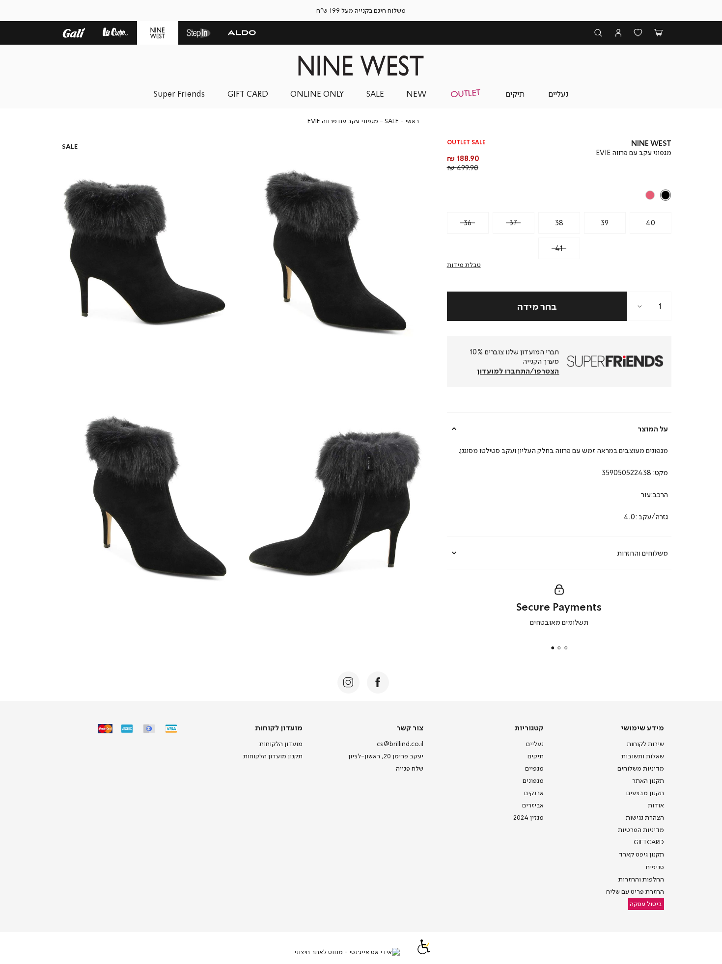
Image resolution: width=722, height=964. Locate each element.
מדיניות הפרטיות (641, 829)
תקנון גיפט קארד (641, 854)
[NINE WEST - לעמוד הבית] (361, 65)
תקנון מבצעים (645, 793)
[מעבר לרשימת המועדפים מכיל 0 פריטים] (638, 33)
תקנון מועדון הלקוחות (273, 756)
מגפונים (533, 780)
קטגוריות (529, 727)
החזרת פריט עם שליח (635, 891)
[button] (658, 33)
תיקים (536, 756)
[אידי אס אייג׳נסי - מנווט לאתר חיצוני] (347, 952)
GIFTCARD (649, 842)
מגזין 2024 (528, 817)
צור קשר (409, 727)
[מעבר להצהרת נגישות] (424, 952)
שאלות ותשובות (642, 756)
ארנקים (534, 793)
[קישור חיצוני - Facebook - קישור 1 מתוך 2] (378, 682)
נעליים (535, 744)
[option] (666, 195)
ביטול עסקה (646, 904)
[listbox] (560, 195)
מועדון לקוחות (279, 727)
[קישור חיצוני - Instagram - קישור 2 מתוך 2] (348, 682)
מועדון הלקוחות (281, 744)
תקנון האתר (648, 780)
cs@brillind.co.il (400, 744)
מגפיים (534, 768)
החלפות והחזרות (641, 879)
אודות (656, 805)
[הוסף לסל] (537, 306)
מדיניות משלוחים (640, 768)
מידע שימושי (642, 727)
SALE (392, 121)
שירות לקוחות (645, 744)
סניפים (655, 867)
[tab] (559, 428)
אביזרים (533, 805)
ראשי (412, 121)
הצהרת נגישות (645, 817)
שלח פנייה (409, 768)
